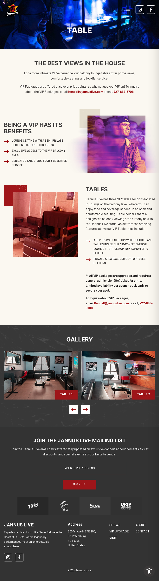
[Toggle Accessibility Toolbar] (149, 571)
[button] (128, 9)
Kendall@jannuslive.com (85, 92)
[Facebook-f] (151, 9)
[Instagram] (140, 9)
